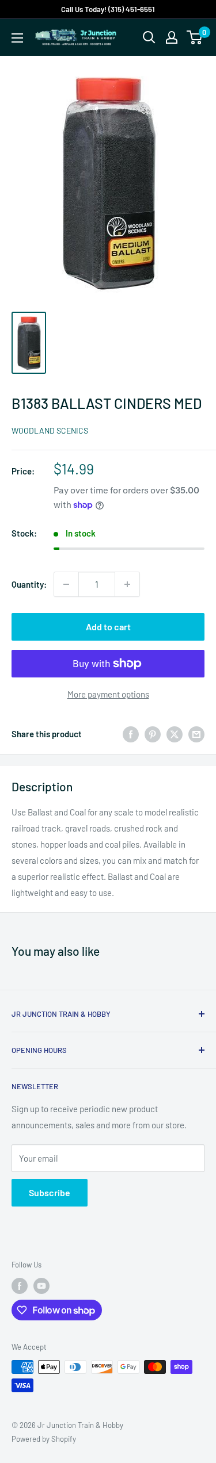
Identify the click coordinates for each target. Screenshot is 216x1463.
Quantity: (29, 584)
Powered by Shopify (44, 1438)
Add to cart (108, 626)
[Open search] (149, 37)
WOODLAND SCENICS (50, 430)
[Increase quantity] (127, 584)
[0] (195, 37)
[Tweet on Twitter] (174, 733)
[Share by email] (196, 733)
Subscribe (49, 1192)
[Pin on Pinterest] (153, 733)
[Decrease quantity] (66, 584)
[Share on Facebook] (131, 733)
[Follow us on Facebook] (20, 1286)
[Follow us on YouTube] (41, 1286)
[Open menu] (17, 38)
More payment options (108, 694)
